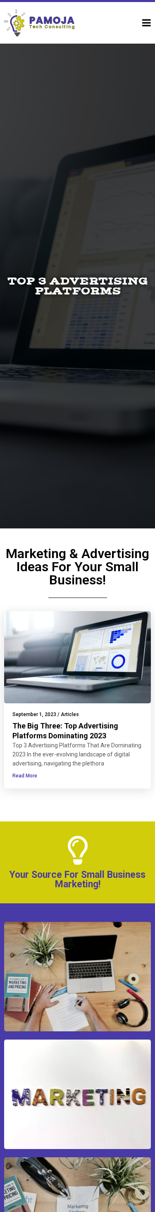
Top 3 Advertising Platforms (77, 286)
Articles (70, 714)
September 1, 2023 (34, 714)
